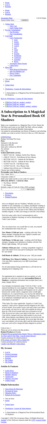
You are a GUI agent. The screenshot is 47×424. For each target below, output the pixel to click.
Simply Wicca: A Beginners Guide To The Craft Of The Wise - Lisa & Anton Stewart (23, 335)
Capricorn (17, 58)
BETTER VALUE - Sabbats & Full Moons (18, 159)
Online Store (9, 24)
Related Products (11, 197)
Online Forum (10, 380)
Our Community (15, 75)
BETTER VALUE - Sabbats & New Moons (18, 161)
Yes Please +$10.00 (10, 183)
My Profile (9, 362)
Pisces (16, 61)
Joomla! (3, 420)
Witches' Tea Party (11, 378)
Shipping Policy (10, 393)
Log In (7, 352)
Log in (7, 5)
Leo (15, 48)
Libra (16, 52)
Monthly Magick (11, 375)
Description (9, 193)
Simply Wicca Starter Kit (20, 340)
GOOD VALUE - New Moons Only (16, 166)
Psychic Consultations (12, 30)
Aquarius (17, 60)
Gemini (16, 44)
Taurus (16, 42)
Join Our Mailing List (17, 71)
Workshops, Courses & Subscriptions (18, 89)
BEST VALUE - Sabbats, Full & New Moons (19, 155)
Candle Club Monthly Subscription (13, 344)
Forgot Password (11, 356)
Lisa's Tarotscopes (16, 38)
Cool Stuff (8, 36)
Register (8, 7)
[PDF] (3, 137)
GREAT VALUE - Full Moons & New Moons (19, 157)
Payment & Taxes (11, 391)
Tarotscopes (9, 377)
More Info (8, 67)
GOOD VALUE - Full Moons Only (16, 164)
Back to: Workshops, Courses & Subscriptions (17, 99)
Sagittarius (17, 56)
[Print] (8, 137)
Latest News (14, 65)
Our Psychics (14, 32)
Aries (16, 40)
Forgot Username (11, 354)
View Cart (13, 26)
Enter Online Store (16, 28)
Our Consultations (16, 34)
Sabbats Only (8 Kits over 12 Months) (16, 168)
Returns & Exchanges (12, 395)
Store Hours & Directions (18, 69)
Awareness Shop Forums (18, 63)
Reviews (8, 195)
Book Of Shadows (11, 373)
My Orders (9, 360)
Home (7, 3)
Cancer (16, 46)
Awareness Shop (6, 18)
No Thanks (7, 185)
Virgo (16, 50)
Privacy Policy (15, 73)
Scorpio (16, 54)
